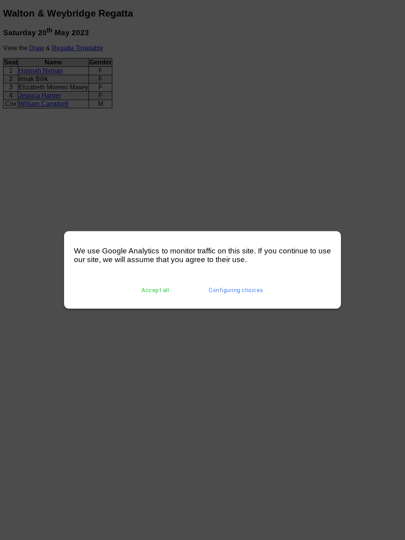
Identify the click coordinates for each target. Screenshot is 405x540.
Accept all (155, 290)
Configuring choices (236, 290)
